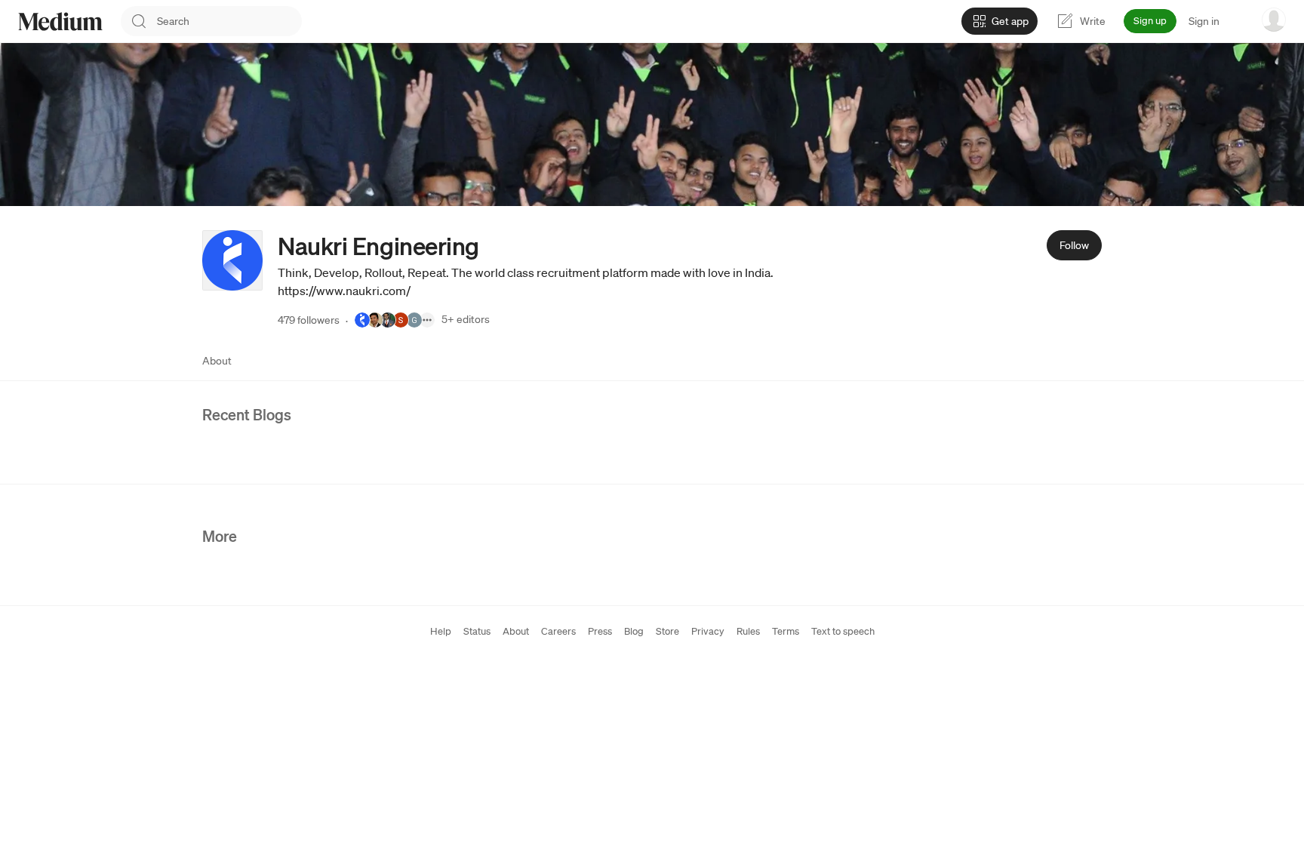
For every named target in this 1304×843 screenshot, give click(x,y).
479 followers (309, 320)
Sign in (1204, 21)
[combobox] (229, 21)
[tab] (217, 360)
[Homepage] (60, 21)
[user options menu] (1274, 20)
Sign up (1150, 20)
